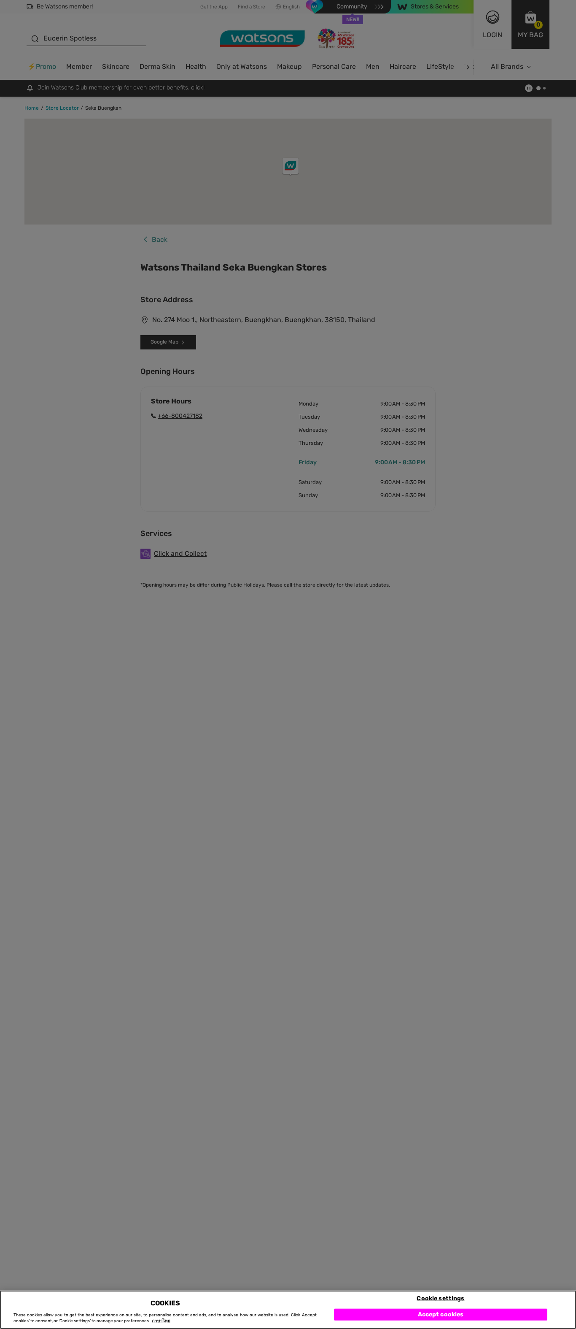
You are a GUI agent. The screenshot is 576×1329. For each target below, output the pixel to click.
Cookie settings (440, 1298)
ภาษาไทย (161, 1321)
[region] (288, 1310)
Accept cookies (441, 1314)
